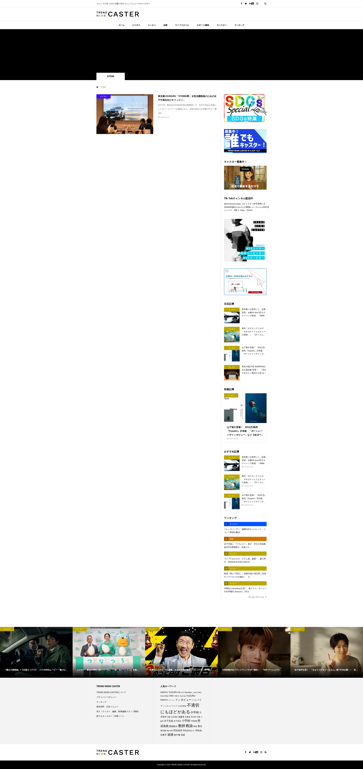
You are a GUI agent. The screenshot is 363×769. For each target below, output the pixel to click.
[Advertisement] (181, 51)
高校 (183, 735)
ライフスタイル (182, 25)
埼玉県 (193, 717)
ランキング (239, 25)
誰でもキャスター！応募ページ (110, 716)
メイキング (167, 706)
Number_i (189, 692)
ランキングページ (256, 597)
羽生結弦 (177, 730)
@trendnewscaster (232, 204)
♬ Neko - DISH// (245, 210)
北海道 (187, 717)
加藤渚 (181, 717)
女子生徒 (168, 721)
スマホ (194, 700)
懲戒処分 (173, 726)
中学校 (195, 712)
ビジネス (136, 25)
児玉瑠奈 (174, 717)
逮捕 (170, 734)
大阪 (198, 717)
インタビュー (183, 699)
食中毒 (177, 735)
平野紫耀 (194, 721)
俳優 (168, 717)
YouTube (183, 696)
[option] (36, 652)
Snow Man (164, 696)
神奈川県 (169, 730)
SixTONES (197, 692)
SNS (171, 696)
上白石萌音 (182, 706)
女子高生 (177, 721)
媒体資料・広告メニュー (107, 706)
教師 (181, 726)
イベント (171, 700)
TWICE (176, 696)
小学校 (186, 720)
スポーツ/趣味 (203, 25)
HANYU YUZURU (168, 692)
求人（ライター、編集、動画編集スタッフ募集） (118, 711)
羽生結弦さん (189, 730)
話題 (165, 25)
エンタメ (152, 25)
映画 (195, 726)
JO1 (182, 692)
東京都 (163, 731)
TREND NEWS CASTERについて (111, 692)
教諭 (189, 726)
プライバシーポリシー (106, 697)
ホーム (122, 25)
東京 (200, 726)
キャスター (222, 25)
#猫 (235, 210)
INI (179, 692)
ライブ (174, 706)
